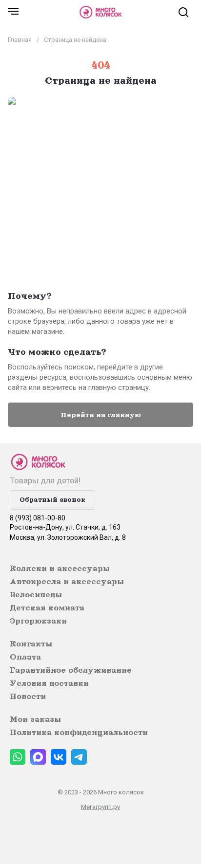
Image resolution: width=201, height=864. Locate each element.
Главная (20, 39)
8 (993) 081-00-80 (37, 518)
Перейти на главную (100, 415)
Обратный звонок (52, 499)
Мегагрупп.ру (100, 806)
